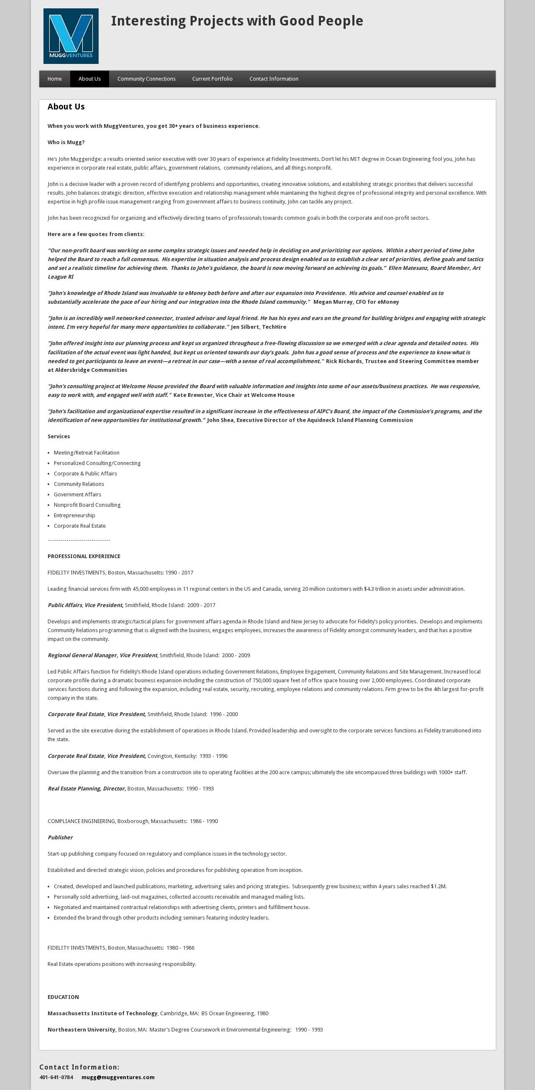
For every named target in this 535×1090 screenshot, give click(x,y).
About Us (90, 79)
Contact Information (274, 79)
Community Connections (146, 79)
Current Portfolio (212, 79)
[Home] (71, 62)
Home (55, 79)
